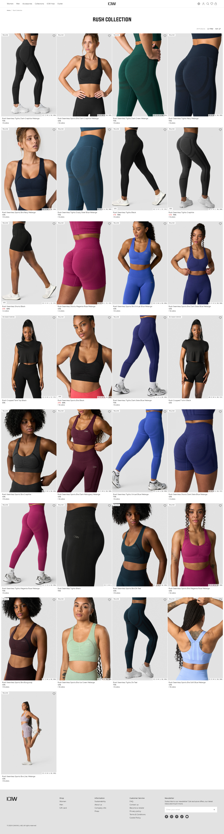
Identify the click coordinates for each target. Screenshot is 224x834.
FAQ (131, 801)
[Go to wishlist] (212, 4)
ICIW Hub (51, 4)
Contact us (134, 805)
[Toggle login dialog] (203, 3)
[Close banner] (204, 811)
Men (18, 4)
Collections (39, 4)
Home (8, 10)
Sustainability (100, 801)
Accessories (27, 4)
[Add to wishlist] (54, 36)
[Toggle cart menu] (216, 4)
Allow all (182, 814)
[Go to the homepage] (112, 3)
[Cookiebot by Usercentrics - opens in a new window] (31, 829)
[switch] (83, 829)
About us (98, 805)
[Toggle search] (208, 4)
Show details (137, 829)
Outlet (60, 4)
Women (10, 4)
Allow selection (183, 820)
